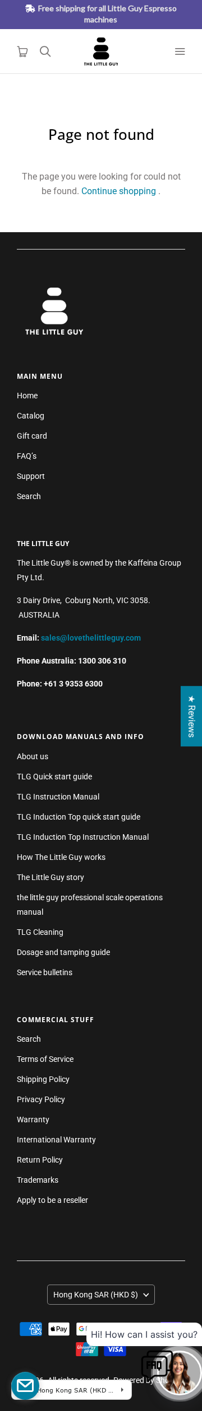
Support (31, 476)
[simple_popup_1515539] (25, 1386)
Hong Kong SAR (95, 1294)
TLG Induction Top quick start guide (78, 816)
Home (27, 395)
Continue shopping (118, 191)
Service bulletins (44, 972)
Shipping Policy (43, 1079)
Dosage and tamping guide (63, 952)
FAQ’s (26, 455)
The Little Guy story (50, 877)
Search (29, 496)
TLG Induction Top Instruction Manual (83, 837)
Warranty (33, 1119)
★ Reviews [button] (191, 716)
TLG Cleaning (40, 932)
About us (32, 756)
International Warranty (56, 1139)
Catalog (30, 415)
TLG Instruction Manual (58, 796)
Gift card (32, 435)
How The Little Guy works (61, 857)
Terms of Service (45, 1059)
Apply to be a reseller (52, 1200)
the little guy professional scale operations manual (90, 904)
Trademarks (37, 1179)
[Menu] (179, 51)
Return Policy (40, 1159)
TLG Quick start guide (54, 776)
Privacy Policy (41, 1099)
